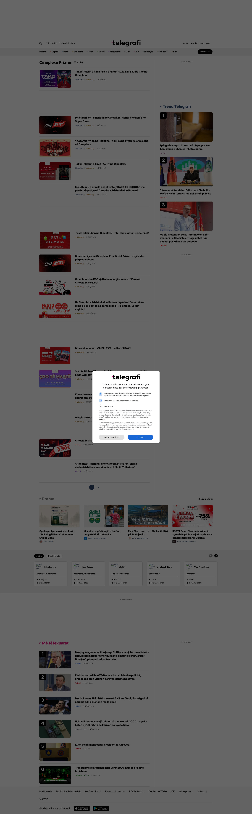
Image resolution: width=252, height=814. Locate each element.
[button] (126, 406)
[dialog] (126, 407)
